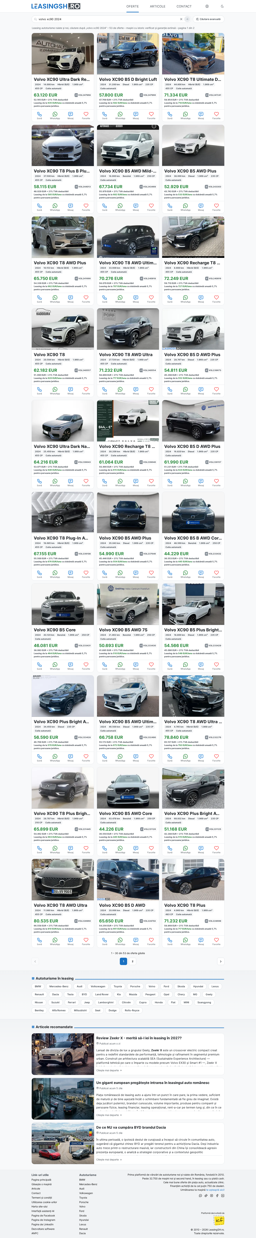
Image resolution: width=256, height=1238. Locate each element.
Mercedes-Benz (88, 1184)
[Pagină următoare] (220, 961)
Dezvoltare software (43, 1228)
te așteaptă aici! (215, 1189)
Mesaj (70, 118)
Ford (81, 1210)
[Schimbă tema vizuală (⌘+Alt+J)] (222, 6)
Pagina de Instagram (43, 1219)
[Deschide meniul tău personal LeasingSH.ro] (207, 6)
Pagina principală (41, 1179)
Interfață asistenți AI (43, 1210)
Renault (83, 1228)
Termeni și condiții (42, 1197)
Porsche (83, 1202)
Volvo (82, 1206)
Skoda (83, 1215)
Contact (36, 1193)
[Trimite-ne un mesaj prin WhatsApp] (200, 1196)
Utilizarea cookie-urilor (44, 1202)
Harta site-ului (39, 1206)
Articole (36, 1188)
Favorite (86, 118)
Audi (81, 1188)
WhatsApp (55, 118)
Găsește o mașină (42, 1184)
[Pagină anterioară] (35, 961)
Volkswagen (86, 1193)
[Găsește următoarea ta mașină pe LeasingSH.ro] (56, 6)
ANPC (35, 1233)
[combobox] (111, 19)
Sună (39, 118)
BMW (82, 1179)
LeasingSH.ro (216, 1229)
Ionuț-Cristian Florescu (218, 1220)
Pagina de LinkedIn (42, 1224)
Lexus (82, 1224)
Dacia (82, 1233)
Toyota (83, 1197)
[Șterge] (181, 19)
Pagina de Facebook (43, 1215)
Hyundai (84, 1219)
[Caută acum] (187, 19)
